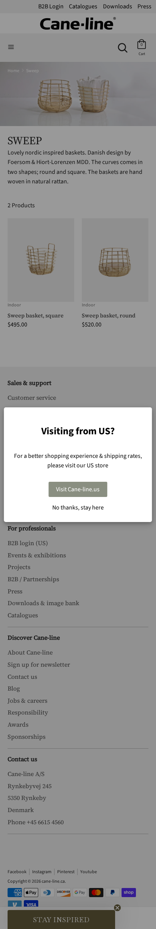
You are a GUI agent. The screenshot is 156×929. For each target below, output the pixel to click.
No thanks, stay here (78, 508)
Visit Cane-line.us (78, 489)
